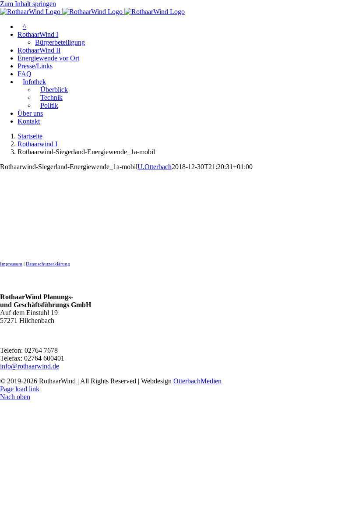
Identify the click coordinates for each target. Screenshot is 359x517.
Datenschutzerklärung (48, 264)
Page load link (19, 389)
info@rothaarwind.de (29, 366)
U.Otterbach (154, 166)
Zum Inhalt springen (28, 3)
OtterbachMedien (197, 381)
